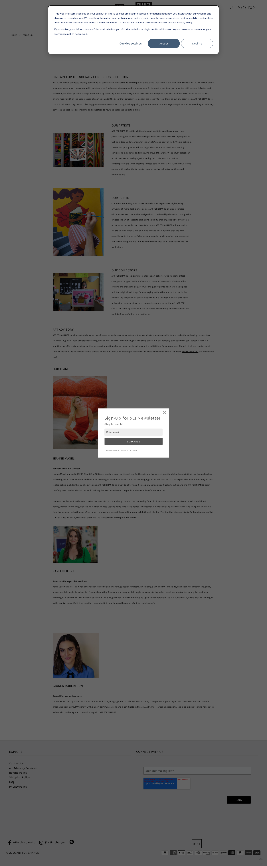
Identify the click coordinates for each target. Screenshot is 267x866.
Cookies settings (131, 43)
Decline (197, 43)
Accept (163, 43)
